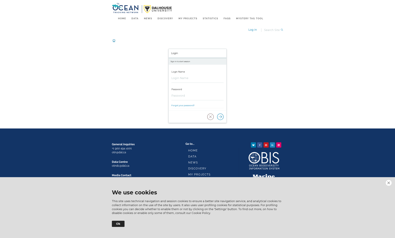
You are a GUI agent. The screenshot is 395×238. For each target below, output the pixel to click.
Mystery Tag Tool (249, 18)
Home (122, 18)
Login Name (178, 71)
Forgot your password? (183, 105)
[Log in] (220, 117)
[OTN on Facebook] (260, 144)
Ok (118, 224)
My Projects (188, 18)
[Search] (282, 30)
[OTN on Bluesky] (254, 144)
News (148, 18)
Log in (252, 29)
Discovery (165, 18)
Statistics (210, 18)
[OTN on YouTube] (266, 144)
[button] (210, 117)
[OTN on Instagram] (279, 144)
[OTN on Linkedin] (273, 144)
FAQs (227, 18)
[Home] (197, 8)
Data (135, 18)
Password (176, 89)
